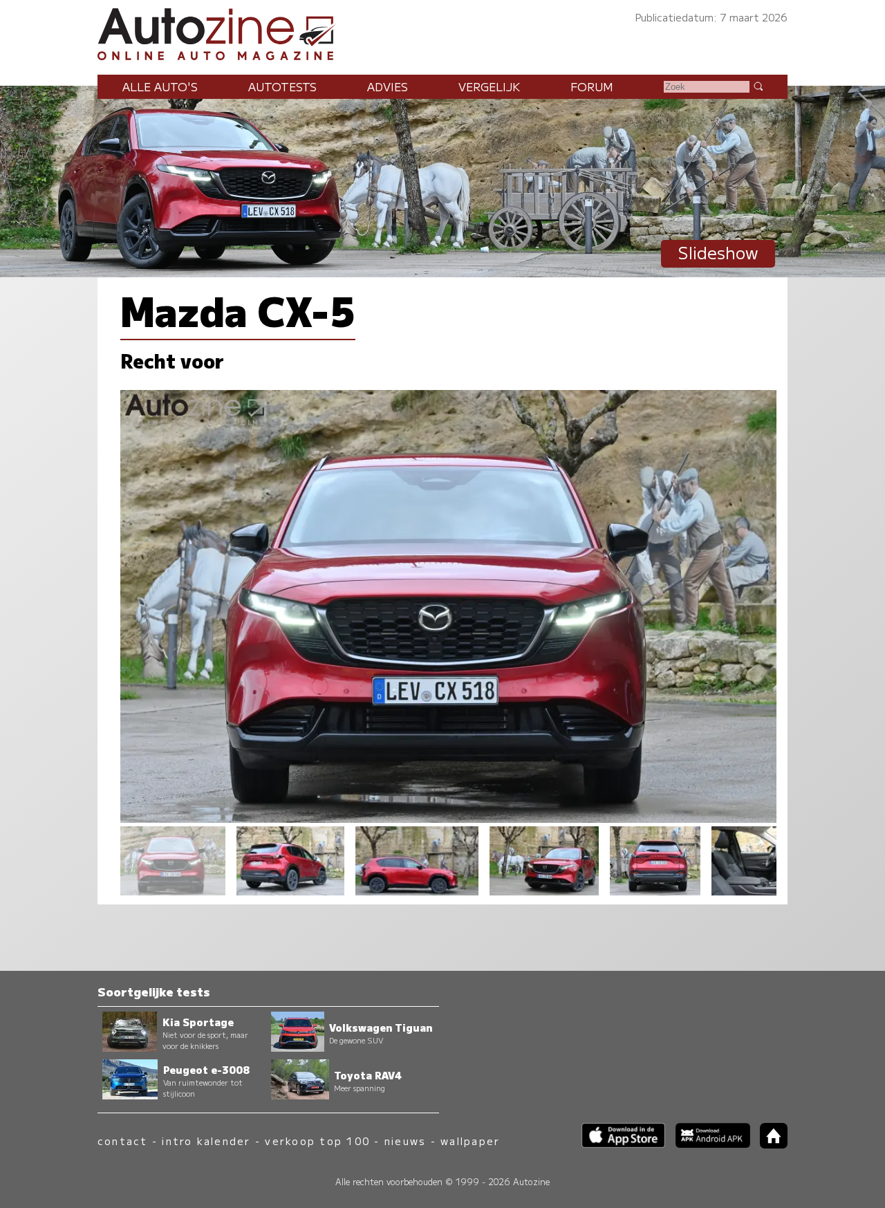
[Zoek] (758, 86)
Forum (591, 86)
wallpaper (470, 1140)
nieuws (405, 1140)
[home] (769, 1144)
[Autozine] (442, 32)
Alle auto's (160, 86)
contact (122, 1140)
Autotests (282, 86)
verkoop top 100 (317, 1140)
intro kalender (206, 1140)
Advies (387, 86)
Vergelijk (489, 86)
